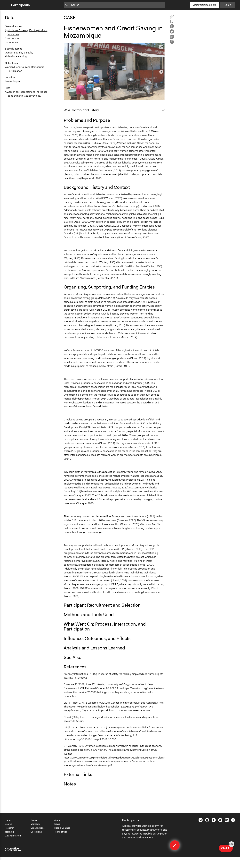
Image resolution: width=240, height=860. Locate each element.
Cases (34, 819)
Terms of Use (60, 831)
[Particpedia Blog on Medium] (201, 821)
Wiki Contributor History (81, 110)
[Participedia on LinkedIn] (227, 821)
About (57, 819)
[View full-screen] (161, 47)
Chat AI (227, 847)
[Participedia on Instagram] (233, 821)
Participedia (20, 5)
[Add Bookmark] (172, 22)
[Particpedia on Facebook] (214, 821)
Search (8, 823)
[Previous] (67, 72)
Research (9, 827)
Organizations (38, 827)
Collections (36, 831)
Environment (12, 38)
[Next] (161, 72)
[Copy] (172, 17)
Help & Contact (62, 827)
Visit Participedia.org (204, 5)
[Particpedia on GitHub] (207, 821)
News (57, 823)
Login (227, 5)
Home (8, 819)
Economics (11, 42)
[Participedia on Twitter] (220, 821)
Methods (35, 823)
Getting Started (13, 835)
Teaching (9, 831)
